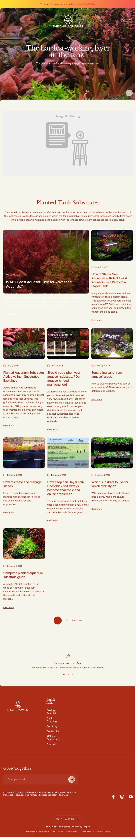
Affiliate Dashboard (52, 738)
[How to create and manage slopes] (24, 452)
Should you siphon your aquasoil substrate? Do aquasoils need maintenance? (63, 378)
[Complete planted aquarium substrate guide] (24, 543)
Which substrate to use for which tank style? (109, 484)
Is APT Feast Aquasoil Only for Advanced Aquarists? (39, 284)
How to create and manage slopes (22, 484)
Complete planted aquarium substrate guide (23, 575)
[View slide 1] (64, 674)
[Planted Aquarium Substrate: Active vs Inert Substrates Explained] (24, 343)
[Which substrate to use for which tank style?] (112, 452)
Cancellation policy (103, 831)
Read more (11, 313)
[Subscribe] (71, 779)
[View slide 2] (68, 674)
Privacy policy (44, 831)
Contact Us (52, 731)
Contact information (86, 831)
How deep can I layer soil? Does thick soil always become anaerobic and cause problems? (65, 488)
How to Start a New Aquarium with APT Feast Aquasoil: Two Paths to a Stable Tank (109, 280)
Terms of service (57, 831)
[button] (129, 93)
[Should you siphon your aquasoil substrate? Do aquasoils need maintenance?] (68, 343)
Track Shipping (51, 720)
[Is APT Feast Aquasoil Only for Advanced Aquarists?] (46, 262)
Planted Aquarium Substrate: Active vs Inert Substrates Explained (23, 376)
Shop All (51, 744)
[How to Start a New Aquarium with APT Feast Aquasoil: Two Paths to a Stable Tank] (112, 245)
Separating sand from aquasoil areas (106, 374)
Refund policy (31, 831)
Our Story (51, 726)
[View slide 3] (72, 674)
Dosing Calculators (53, 712)
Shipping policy (71, 831)
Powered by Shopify (80, 826)
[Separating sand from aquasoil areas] (112, 343)
